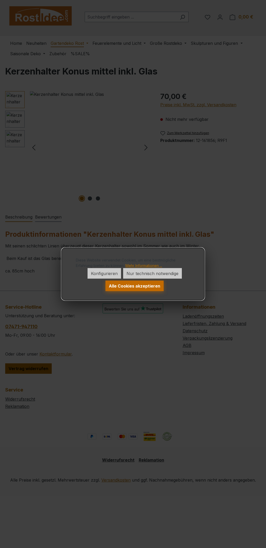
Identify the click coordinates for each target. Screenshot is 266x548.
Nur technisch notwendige (152, 273)
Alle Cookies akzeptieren (134, 286)
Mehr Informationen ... (143, 265)
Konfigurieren (104, 273)
